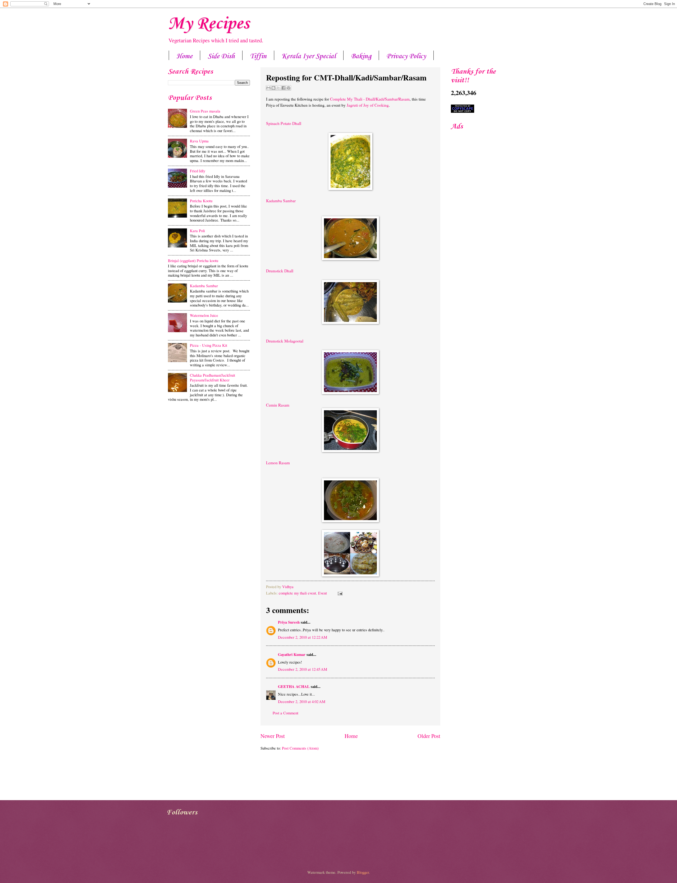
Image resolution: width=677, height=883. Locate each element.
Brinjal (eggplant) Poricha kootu (193, 260)
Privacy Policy (406, 56)
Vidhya (288, 586)
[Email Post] (339, 593)
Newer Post (272, 736)
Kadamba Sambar (281, 200)
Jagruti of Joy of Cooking (368, 105)
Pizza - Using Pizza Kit (208, 345)
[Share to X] (278, 88)
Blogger (363, 872)
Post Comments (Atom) (300, 748)
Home (184, 56)
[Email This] (268, 88)
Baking (361, 56)
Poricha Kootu (201, 200)
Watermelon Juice (204, 315)
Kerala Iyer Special (309, 56)
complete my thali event (297, 593)
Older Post (429, 736)
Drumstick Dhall (280, 270)
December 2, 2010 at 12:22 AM (302, 637)
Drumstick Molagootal (284, 341)
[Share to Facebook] (283, 88)
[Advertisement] (209, 445)
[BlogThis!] (273, 88)
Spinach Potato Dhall (283, 123)
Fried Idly (197, 170)
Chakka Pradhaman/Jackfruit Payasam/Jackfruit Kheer (212, 377)
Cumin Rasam (277, 405)
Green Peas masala (205, 111)
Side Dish (221, 56)
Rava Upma (199, 140)
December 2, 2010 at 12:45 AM (302, 669)
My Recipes (208, 24)
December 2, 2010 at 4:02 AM (301, 701)
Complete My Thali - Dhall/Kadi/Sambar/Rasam (369, 99)
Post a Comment (285, 712)
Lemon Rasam (278, 462)
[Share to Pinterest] (288, 88)
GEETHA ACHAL (294, 686)
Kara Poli (197, 230)
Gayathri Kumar (291, 654)
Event (322, 593)
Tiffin (258, 56)
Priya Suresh (289, 622)
